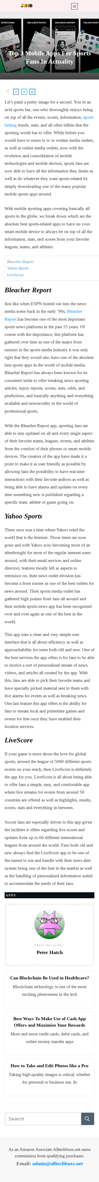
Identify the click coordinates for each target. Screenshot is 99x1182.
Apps (11, 895)
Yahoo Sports (18, 268)
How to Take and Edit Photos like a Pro (49, 1065)
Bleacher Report (20, 262)
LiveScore (15, 275)
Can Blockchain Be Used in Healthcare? (49, 977)
